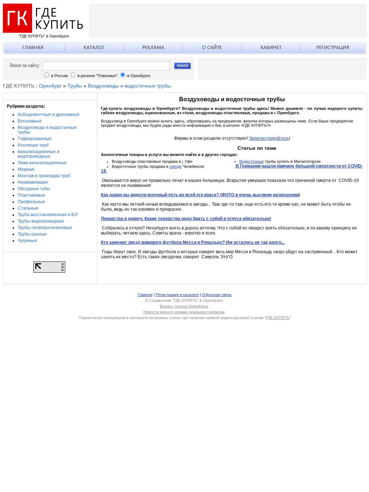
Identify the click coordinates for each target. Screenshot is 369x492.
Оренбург (50, 86)
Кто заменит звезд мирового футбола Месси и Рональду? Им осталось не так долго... (193, 242)
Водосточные (251, 161)
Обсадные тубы (34, 188)
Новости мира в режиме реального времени (183, 312)
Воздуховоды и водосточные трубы (129, 86)
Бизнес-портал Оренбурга (184, 306)
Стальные (28, 208)
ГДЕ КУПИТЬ (277, 318)
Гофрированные (35, 138)
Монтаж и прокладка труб (44, 175)
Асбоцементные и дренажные (49, 114)
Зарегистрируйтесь (269, 138)
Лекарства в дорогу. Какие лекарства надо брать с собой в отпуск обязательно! (186, 218)
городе (175, 166)
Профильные (31, 201)
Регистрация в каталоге (177, 294)
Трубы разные (32, 234)
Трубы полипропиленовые (45, 227)
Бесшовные (30, 121)
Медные (26, 169)
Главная (145, 294)
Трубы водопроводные (41, 221)
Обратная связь (217, 294)
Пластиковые (31, 195)
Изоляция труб (33, 145)
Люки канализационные (42, 162)
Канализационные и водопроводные (38, 154)
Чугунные (27, 240)
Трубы (74, 86)
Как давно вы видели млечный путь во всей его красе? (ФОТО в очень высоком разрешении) (200, 194)
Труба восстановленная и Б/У (48, 214)
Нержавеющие (33, 182)
